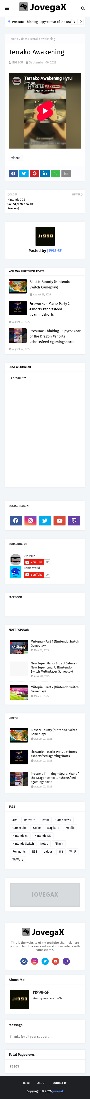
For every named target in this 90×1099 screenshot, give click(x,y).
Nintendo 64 (20, 835)
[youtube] (60, 520)
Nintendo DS (43, 835)
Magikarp (53, 828)
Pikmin (58, 843)
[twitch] (74, 520)
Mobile (70, 828)
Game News (63, 820)
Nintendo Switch (23, 843)
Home (12, 39)
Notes (44, 843)
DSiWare (29, 820)
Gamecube (19, 828)
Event (45, 820)
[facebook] (16, 520)
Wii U (72, 851)
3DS (15, 820)
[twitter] (45, 520)
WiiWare (17, 859)
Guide (37, 828)
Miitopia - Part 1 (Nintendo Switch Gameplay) (55, 643)
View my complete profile (47, 998)
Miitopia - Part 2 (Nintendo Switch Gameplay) (55, 689)
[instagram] (30, 520)
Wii (61, 851)
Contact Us (60, 1083)
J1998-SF (17, 62)
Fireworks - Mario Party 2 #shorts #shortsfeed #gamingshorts (50, 309)
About (41, 1083)
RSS (34, 851)
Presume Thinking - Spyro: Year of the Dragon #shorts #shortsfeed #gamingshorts (55, 336)
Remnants (19, 851)
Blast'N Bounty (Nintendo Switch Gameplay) (50, 284)
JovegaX (58, 1091)
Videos (23, 39)
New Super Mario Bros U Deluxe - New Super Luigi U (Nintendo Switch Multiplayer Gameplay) (54, 667)
